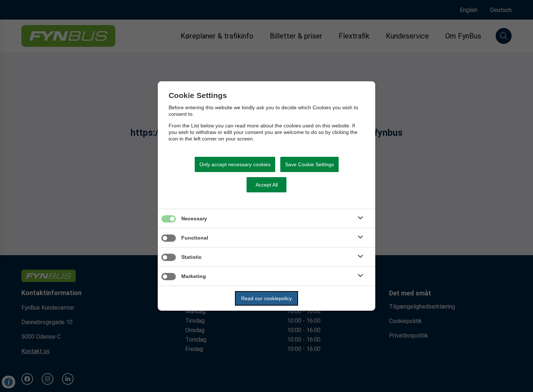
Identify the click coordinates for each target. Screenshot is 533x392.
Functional (194, 238)
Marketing (193, 276)
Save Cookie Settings (309, 164)
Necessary (194, 218)
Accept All (267, 185)
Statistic (191, 257)
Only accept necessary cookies (234, 164)
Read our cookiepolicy (266, 298)
